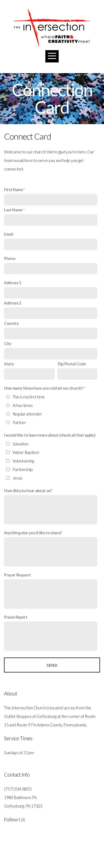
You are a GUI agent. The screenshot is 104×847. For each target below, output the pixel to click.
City (7, 343)
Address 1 (12, 282)
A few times (23, 405)
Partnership (23, 469)
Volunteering (23, 460)
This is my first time (29, 396)
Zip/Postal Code (71, 364)
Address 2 (12, 303)
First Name (13, 189)
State (9, 364)
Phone (9, 258)
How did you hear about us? (28, 490)
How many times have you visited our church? (43, 388)
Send (52, 665)
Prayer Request (17, 575)
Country (11, 323)
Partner (19, 422)
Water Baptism (26, 452)
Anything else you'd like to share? (33, 533)
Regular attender (27, 413)
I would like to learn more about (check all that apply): (50, 435)
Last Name (13, 210)
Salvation (20, 443)
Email (8, 234)
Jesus (17, 477)
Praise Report (15, 617)
